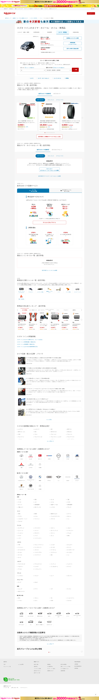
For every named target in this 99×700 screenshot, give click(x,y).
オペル (35, 516)
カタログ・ (23, 32)
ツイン (41, 18)
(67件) (34, 329)
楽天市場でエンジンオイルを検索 (49, 270)
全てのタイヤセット (57, 149)
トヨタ (19, 499)
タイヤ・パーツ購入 (51, 668)
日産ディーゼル (54, 504)
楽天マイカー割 (37, 672)
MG (51, 554)
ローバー (69, 547)
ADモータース (21, 591)
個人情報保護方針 (78, 666)
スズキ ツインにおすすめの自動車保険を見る (27, 346)
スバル (52, 502)
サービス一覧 (6, 687)
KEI (51, 429)
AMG (19, 513)
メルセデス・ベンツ (22, 518)
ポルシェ (69, 516)
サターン (53, 528)
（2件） (27, 126)
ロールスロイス (21, 549)
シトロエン (20, 575)
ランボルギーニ (54, 566)
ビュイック (20, 530)
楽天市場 (92, 8)
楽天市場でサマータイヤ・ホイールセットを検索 (49, 176)
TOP (4, 664)
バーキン (20, 600)
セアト (35, 600)
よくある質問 (20, 664)
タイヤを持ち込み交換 (34, 190)
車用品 (67, 78)
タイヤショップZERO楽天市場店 (47, 129)
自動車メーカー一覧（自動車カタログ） (20, 18)
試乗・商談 (36, 664)
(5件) (55, 329)
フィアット (53, 564)
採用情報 (76, 668)
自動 (76, 32)
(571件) (77, 329)
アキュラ (69, 507)
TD (51, 598)
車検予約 (35, 666)
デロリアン (36, 533)
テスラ (19, 535)
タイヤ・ (63, 32)
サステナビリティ (23, 687)
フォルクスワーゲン (55, 516)
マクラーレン (54, 552)
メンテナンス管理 (37, 668)
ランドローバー (38, 547)
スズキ (68, 502)
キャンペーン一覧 (7, 666)
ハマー (19, 538)
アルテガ (20, 521)
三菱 (68, 499)
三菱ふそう (20, 507)
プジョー (36, 575)
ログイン (92, 13)
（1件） (71, 127)
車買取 (36, 32)
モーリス (20, 554)
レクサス (53, 507)
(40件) (23, 329)
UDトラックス (37, 507)
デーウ (35, 588)
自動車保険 (63, 670)
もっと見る (49, 419)
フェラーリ (69, 564)
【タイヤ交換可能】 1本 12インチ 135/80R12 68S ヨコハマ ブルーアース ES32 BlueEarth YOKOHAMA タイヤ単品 (27, 121)
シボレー (69, 528)
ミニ (68, 518)
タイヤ (31, 78)
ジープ (35, 535)
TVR (19, 544)
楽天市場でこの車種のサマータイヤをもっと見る (49, 136)
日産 (35, 499)
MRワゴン (69, 429)
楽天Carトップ (8, 18)
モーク (19, 557)
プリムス (69, 533)
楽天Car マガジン (37, 670)
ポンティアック (54, 530)
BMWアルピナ (54, 513)
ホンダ (52, 499)
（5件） (49, 127)
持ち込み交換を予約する (49, 222)
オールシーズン (59, 99)
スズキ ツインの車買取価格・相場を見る (26, 342)
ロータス (53, 547)
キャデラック (21, 528)
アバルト (20, 569)
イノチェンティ (38, 569)
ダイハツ (20, 504)
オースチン (69, 552)
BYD (19, 598)
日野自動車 (69, 504)
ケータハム (53, 549)
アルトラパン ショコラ (56, 436)
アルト (35, 434)
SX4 (35, 431)
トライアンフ (37, 554)
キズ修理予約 (50, 666)
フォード (36, 530)
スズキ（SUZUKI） (34, 18)
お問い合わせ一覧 (14, 687)
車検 (49, 32)
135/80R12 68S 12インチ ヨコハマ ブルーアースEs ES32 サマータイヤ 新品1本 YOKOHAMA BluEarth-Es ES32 (71, 121)
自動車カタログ (50, 670)
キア (52, 588)
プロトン (36, 598)
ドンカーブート (70, 598)
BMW (35, 513)
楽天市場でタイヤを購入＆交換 (66, 190)
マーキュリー (70, 530)
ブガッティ (69, 575)
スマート (69, 513)
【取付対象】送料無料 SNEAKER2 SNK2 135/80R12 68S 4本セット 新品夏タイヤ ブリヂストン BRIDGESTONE (49, 121)
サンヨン (69, 588)
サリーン (53, 533)
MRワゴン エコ (21, 431)
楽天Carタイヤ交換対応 (45, 93)
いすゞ (35, 502)
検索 (76, 69)
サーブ (19, 582)
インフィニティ (38, 538)
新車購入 (49, 664)
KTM (52, 600)
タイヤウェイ (21, 128)
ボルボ (35, 582)
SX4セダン (69, 431)
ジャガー (53, 544)
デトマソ (69, 566)
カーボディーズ (70, 549)
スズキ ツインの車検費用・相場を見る (26, 344)
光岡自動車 (36, 504)
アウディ (20, 516)
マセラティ (20, 566)
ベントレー (20, 547)
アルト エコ (53, 434)
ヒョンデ (20, 588)
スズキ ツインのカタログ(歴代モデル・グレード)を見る (29, 339)
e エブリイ (20, 429)
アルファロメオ (21, 564)
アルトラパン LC (38, 436)
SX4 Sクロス (54, 431)
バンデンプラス (38, 552)
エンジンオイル (57, 78)
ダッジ (52, 535)
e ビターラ (36, 429)
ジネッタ (36, 549)
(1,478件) (45, 329)
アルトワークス (70, 436)
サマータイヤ (40, 99)
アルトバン (69, 434)
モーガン (20, 552)
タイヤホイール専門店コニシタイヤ (70, 129)
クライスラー (37, 528)
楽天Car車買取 (63, 664)
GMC (68, 535)
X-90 (19, 434)
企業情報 (76, 664)
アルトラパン (21, 436)
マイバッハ (36, 518)
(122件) (67, 329)
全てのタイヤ (57, 93)
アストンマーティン (39, 544)
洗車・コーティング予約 (65, 666)
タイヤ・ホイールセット (43, 78)
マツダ (19, 502)
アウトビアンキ (38, 564)
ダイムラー (69, 544)
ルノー (52, 575)
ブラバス (53, 518)
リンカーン (20, 533)
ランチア (36, 566)
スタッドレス (51, 99)
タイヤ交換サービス (64, 668)
